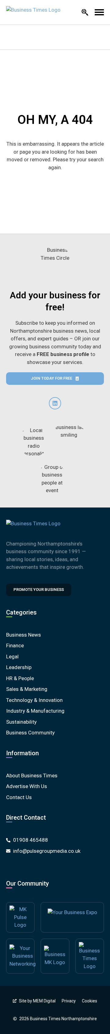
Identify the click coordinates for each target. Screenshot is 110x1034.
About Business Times (31, 775)
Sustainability (21, 722)
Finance (15, 645)
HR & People (20, 678)
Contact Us (19, 797)
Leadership (18, 667)
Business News (23, 635)
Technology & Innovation (34, 700)
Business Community (30, 733)
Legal (12, 656)
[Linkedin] (55, 403)
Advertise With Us (26, 786)
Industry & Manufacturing (35, 711)
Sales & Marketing (26, 689)
